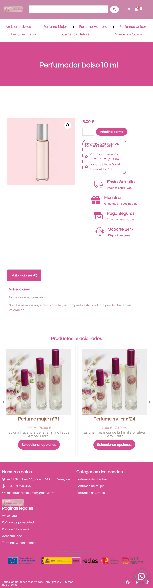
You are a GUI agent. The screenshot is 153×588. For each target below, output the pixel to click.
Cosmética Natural (75, 34)
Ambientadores (18, 26)
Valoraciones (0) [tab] (24, 275)
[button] (67, 125)
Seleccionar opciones (39, 445)
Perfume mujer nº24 (114, 418)
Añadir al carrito (111, 131)
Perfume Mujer (55, 26)
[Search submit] (114, 9)
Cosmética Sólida (127, 34)
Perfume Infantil (24, 34)
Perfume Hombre (93, 26)
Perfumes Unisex (133, 26)
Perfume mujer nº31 (39, 418)
